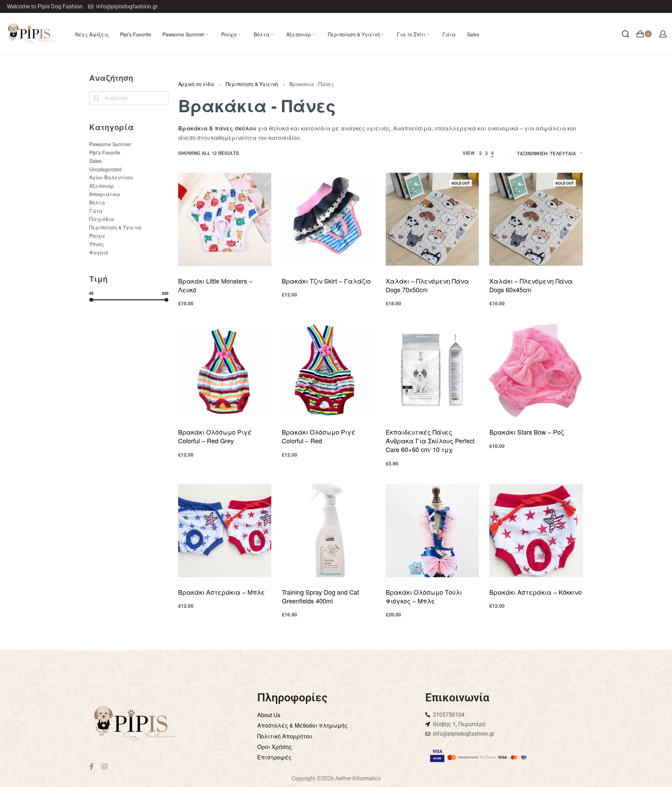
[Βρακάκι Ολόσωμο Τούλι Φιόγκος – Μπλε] (432, 530)
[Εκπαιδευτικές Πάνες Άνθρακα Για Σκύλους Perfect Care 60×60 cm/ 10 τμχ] (432, 370)
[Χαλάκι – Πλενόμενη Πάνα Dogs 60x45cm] (536, 219)
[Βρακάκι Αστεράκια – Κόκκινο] (536, 530)
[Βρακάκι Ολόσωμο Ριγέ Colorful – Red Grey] (225, 370)
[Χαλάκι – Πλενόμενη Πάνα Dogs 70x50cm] (432, 219)
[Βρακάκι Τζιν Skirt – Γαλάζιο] (328, 219)
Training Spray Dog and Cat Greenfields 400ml (320, 596)
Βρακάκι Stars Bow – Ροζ (526, 431)
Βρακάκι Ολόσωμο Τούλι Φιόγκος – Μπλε (424, 596)
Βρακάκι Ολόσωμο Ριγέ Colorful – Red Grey (215, 436)
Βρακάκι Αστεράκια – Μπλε (221, 591)
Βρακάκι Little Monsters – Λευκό (215, 285)
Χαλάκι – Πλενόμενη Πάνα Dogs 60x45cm (531, 285)
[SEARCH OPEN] (625, 34)
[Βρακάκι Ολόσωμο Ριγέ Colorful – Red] (328, 370)
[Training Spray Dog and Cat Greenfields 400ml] (328, 530)
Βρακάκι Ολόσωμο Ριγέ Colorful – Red (318, 436)
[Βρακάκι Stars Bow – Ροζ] (536, 370)
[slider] (91, 299)
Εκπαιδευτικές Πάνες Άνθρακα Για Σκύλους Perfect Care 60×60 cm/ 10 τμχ (430, 440)
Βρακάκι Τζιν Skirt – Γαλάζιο (326, 280)
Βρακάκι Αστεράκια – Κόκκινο (535, 591)
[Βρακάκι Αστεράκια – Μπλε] (225, 530)
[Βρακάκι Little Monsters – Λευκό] (225, 219)
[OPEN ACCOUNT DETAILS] (663, 34)
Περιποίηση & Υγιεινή (252, 83)
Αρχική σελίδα (196, 83)
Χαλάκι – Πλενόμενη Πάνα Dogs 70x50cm (427, 285)
